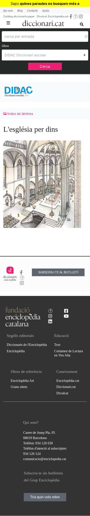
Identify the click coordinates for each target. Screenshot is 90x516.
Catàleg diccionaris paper (19, 16)
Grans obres (19, 387)
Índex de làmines (20, 114)
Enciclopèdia (16, 351)
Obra (5, 46)
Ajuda (45, 10)
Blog (20, 10)
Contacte (32, 10)
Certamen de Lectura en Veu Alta (68, 353)
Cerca (45, 66)
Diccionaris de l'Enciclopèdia (27, 345)
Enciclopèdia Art (22, 381)
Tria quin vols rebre (45, 497)
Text (57, 345)
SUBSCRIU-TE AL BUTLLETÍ (58, 272)
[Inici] (43, 22)
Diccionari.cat (66, 387)
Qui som (8, 10)
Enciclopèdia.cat (58, 16)
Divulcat (42, 16)
